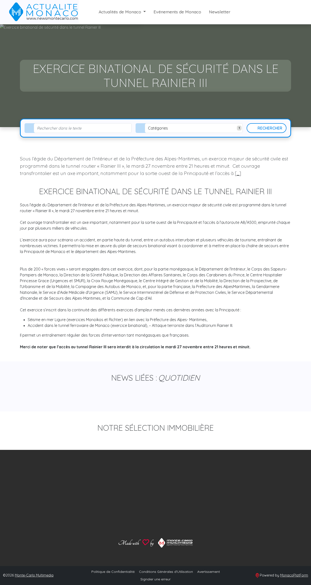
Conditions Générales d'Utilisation (166, 571)
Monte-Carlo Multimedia (34, 575)
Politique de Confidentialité (113, 571)
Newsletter (219, 11)
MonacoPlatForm (294, 575)
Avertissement (208, 571)
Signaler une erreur (155, 579)
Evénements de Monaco (177, 11)
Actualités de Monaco (120, 11)
